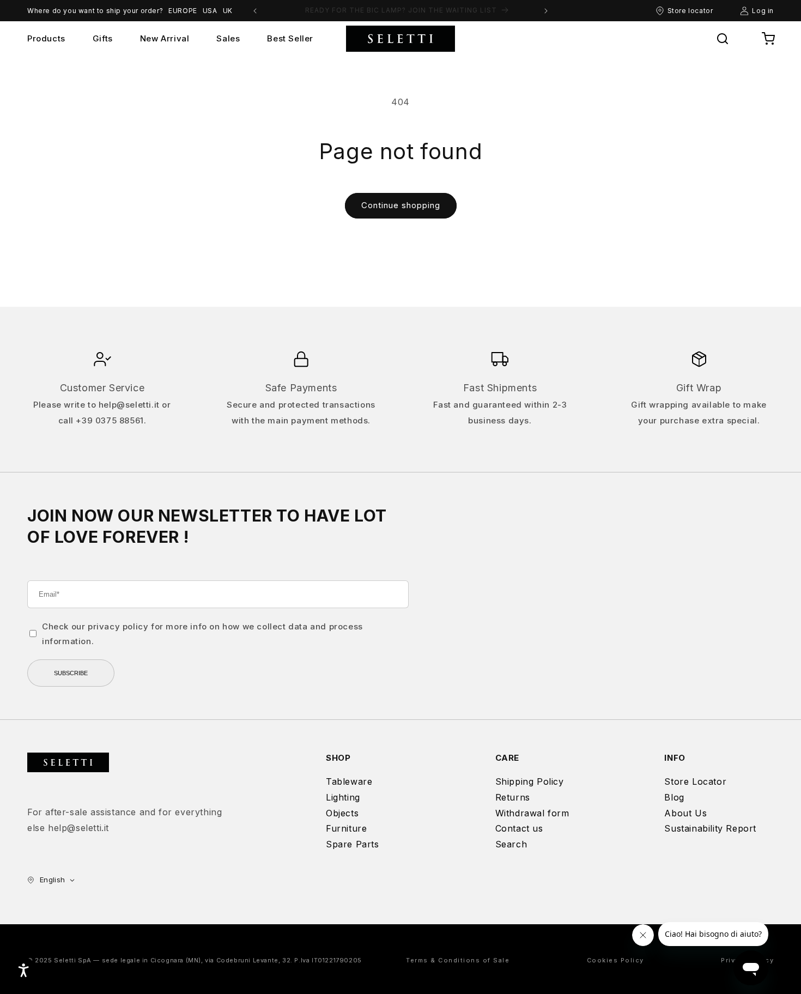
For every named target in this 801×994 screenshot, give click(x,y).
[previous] (255, 11)
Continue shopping (400, 205)
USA (210, 11)
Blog (674, 797)
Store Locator (695, 781)
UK (228, 11)
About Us (685, 813)
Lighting (343, 797)
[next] (546, 11)
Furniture (346, 828)
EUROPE (182, 11)
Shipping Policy (529, 781)
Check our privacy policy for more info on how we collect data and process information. (202, 633)
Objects (342, 813)
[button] (723, 39)
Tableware (349, 781)
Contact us (519, 828)
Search (511, 844)
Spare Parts (352, 844)
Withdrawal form (532, 813)
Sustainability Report (710, 828)
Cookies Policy (615, 960)
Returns (512, 797)
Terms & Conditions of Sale (457, 960)
